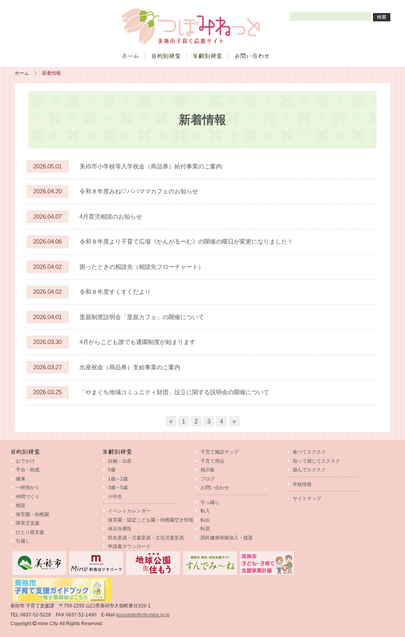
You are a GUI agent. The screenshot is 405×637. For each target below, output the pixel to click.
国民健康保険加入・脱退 (227, 538)
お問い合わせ (252, 56)
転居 (205, 528)
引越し (23, 541)
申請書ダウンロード (129, 546)
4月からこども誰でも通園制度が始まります (137, 341)
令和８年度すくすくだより (115, 291)
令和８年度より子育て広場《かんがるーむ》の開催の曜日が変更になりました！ (186, 241)
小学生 (115, 496)
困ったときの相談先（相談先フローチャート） (141, 266)
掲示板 (208, 470)
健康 (20, 479)
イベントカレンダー (129, 511)
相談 (20, 505)
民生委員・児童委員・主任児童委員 (146, 538)
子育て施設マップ (219, 452)
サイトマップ (307, 498)
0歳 (111, 470)
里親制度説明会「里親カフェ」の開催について (141, 317)
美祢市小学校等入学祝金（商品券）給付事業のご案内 (150, 166)
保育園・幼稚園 (32, 514)
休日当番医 (120, 528)
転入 (205, 511)
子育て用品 (212, 461)
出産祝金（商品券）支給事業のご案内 (129, 367)
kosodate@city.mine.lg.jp (143, 615)
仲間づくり (28, 496)
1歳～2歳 (118, 479)
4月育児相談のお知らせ (110, 216)
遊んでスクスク (309, 470)
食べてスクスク (309, 452)
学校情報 (302, 484)
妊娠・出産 (120, 461)
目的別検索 (166, 56)
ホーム (130, 56)
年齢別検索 (207, 56)
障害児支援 (28, 523)
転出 (205, 520)
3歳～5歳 (118, 487)
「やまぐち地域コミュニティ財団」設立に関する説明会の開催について (174, 392)
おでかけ (25, 461)
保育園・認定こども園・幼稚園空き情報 (150, 520)
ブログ (208, 479)
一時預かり (28, 487)
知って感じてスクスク (316, 461)
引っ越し (210, 502)
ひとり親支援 (30, 532)
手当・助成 (28, 470)
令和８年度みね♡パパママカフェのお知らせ (138, 191)
